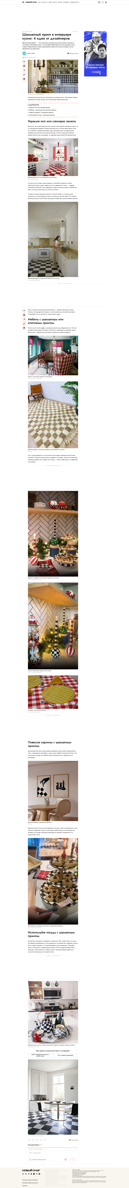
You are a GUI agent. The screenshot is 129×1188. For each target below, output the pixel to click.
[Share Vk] (24, 61)
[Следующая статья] (64, 1164)
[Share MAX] (24, 66)
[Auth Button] (106, 2)
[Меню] (23, 2)
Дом (23, 31)
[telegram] (28, 1174)
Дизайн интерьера (28, 31)
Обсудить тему (74, 53)
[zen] (31, 1174)
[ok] (34, 1174)
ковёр (43, 328)
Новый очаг (31, 2)
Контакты (24, 1185)
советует (71, 185)
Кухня (34, 57)
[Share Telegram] (24, 70)
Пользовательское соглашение (30, 1180)
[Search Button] (103, 2)
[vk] (26, 1174)
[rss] (23, 1174)
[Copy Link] (24, 74)
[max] (39, 1174)
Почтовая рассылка (99, 2)
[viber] (36, 1174)
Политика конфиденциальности (30, 1182)
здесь (58, 314)
